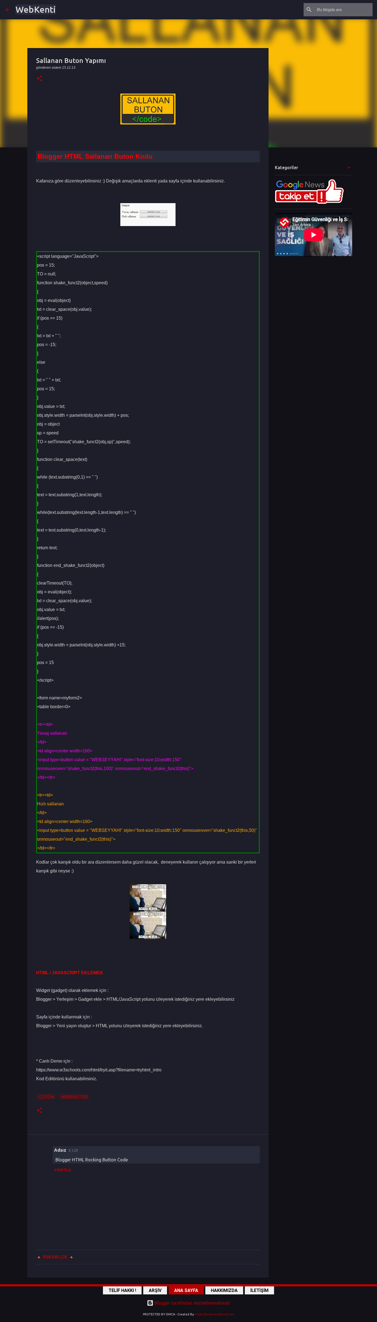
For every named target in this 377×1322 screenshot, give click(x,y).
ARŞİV (155, 1290)
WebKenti (35, 9)
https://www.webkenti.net (214, 1314)
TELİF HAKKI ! (122, 1290)
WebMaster (74, 1096)
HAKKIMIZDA (224, 1290)
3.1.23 (73, 1150)
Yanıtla (62, 1170)
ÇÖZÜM (46, 1096)
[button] (39, 79)
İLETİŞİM (259, 1290)
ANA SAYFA (186, 1290)
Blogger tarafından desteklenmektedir (191, 1302)
